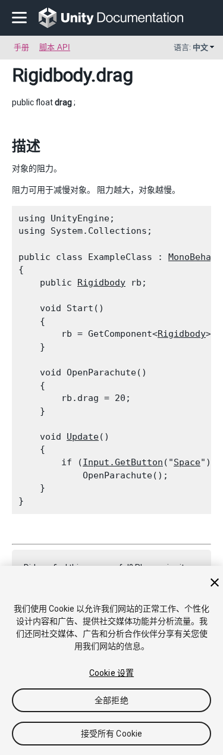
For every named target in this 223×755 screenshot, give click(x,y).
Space (187, 462)
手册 (21, 47)
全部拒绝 (111, 700)
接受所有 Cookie (112, 733)
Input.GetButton (123, 462)
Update (83, 436)
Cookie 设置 (111, 673)
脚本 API (54, 47)
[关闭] (215, 582)
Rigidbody (51, 75)
